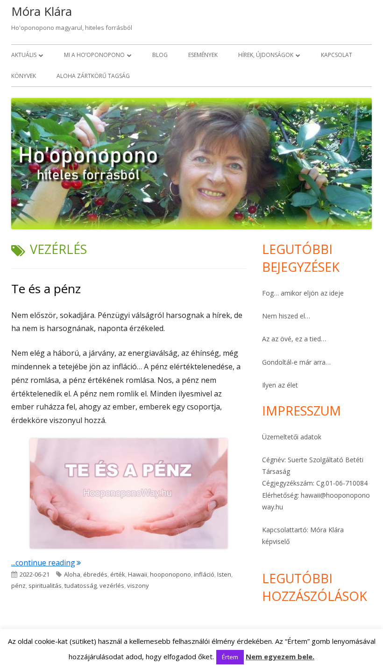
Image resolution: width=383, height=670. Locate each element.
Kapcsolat (336, 55)
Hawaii (137, 574)
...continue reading (46, 562)
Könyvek (23, 76)
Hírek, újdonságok (265, 55)
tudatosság (80, 585)
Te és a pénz (46, 288)
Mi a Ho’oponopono (94, 55)
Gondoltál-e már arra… (296, 362)
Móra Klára (41, 11)
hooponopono (170, 574)
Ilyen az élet (280, 385)
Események (203, 55)
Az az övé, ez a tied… (294, 338)
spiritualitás (45, 585)
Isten (224, 574)
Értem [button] (230, 657)
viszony (138, 585)
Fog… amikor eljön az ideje (303, 293)
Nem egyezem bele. (280, 656)
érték (117, 574)
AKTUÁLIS (23, 55)
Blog (160, 55)
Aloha (72, 574)
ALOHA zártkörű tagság (93, 76)
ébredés (95, 574)
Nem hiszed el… (286, 315)
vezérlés (111, 585)
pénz (18, 585)
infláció (204, 574)
